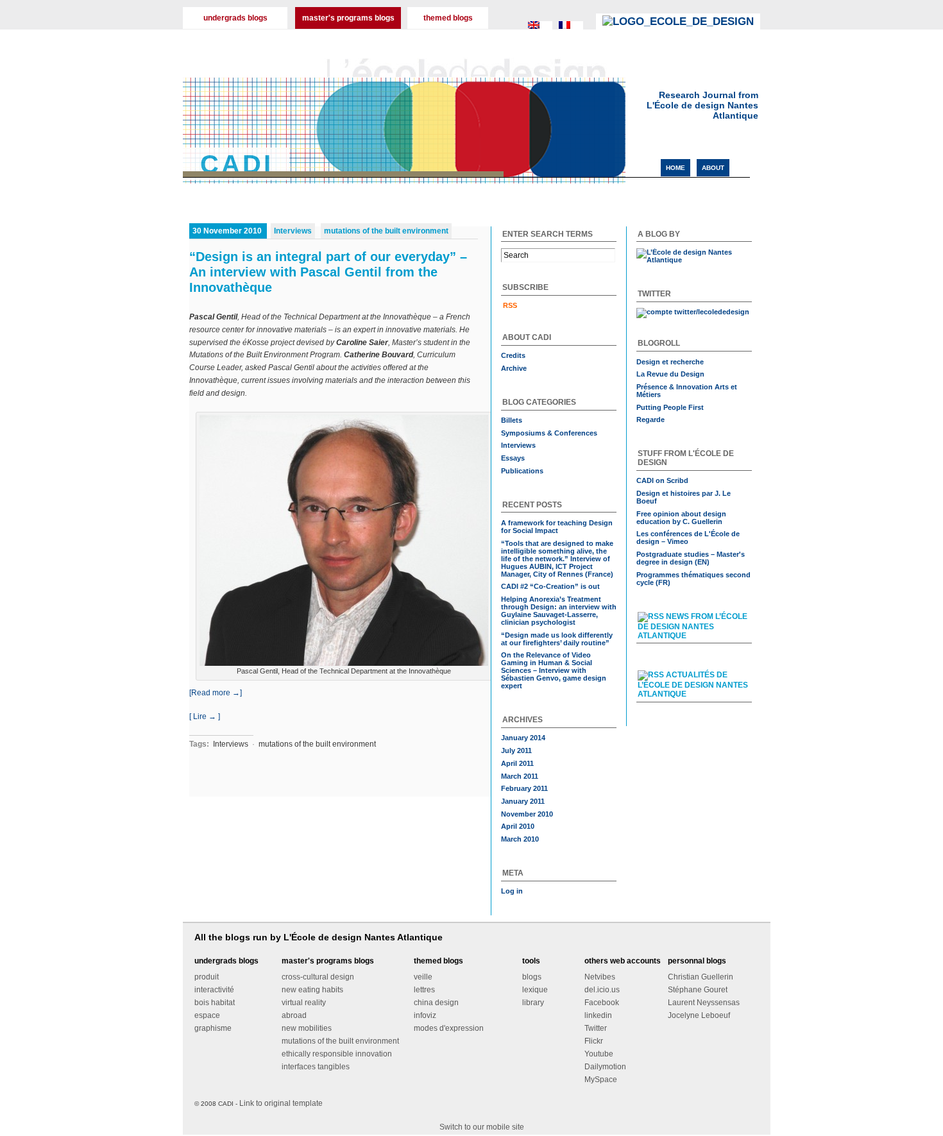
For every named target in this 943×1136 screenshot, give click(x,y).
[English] (540, 32)
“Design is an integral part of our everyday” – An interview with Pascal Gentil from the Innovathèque (328, 272)
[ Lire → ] (204, 716)
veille (423, 976)
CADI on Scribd (662, 480)
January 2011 (523, 801)
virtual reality (304, 1002)
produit (206, 976)
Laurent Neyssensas (704, 1002)
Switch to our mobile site (481, 1127)
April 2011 (517, 763)
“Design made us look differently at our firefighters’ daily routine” (557, 639)
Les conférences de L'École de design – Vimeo (688, 537)
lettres (424, 989)
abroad (294, 1015)
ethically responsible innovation (337, 1053)
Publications (522, 471)
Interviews (293, 230)
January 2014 (523, 738)
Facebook (601, 1002)
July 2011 (516, 750)
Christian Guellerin (700, 976)
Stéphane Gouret (697, 989)
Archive (514, 368)
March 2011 (519, 776)
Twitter (595, 1028)
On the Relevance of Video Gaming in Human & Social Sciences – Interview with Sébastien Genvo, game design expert (553, 670)
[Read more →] (215, 692)
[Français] (571, 32)
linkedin (598, 1015)
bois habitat (214, 1002)
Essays (513, 458)
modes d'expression (449, 1028)
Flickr (593, 1041)
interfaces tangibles (316, 1066)
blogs (531, 976)
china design (436, 1002)
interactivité (214, 989)
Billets (511, 420)
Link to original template (281, 1103)
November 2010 (527, 814)
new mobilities (307, 1028)
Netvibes (599, 976)
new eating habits (312, 989)
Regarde (650, 419)
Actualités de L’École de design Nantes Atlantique (693, 684)
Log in (512, 891)
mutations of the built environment (386, 230)
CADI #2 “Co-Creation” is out (550, 586)
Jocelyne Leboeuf (699, 1015)
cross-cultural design (318, 976)
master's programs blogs (348, 17)
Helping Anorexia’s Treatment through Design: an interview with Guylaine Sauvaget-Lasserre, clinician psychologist (558, 610)
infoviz (425, 1015)
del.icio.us (602, 989)
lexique (535, 989)
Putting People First (670, 407)
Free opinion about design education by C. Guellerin (681, 517)
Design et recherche (670, 362)
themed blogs (448, 17)
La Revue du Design (670, 374)
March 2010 (520, 839)
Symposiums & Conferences (549, 433)
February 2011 (524, 788)
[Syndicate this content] (651, 616)
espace (207, 1015)
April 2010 (517, 826)
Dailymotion (605, 1066)
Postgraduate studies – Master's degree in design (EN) (690, 558)
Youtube (598, 1053)
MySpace (600, 1079)
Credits (513, 355)
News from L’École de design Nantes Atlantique (692, 626)
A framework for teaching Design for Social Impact (557, 526)
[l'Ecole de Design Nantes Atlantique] (678, 21)
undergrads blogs (235, 17)
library (533, 1002)
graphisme (213, 1028)
